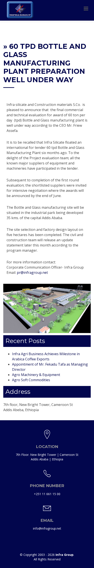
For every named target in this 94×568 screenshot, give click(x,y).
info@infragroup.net (47, 528)
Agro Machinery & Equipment (36, 374)
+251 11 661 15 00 (47, 494)
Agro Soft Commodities (31, 380)
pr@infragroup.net (32, 272)
